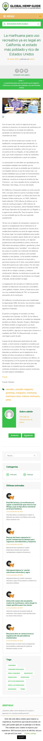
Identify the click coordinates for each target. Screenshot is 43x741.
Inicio (20, 80)
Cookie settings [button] (30, 733)
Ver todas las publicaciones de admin (25, 419)
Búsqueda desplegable (17, 24)
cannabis (10, 389)
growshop (10, 393)
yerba (8, 400)
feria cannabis (14, 673)
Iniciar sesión (40, 16)
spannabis (12, 689)
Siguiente (28, 435)
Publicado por (27, 59)
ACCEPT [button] (21, 737)
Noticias (9, 109)
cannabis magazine (24, 389)
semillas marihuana (16, 685)
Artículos (13, 474)
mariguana (21, 393)
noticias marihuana (30, 396)
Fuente (4, 377)
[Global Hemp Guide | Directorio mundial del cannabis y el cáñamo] (21, 6)
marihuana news (13, 396)
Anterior (15, 435)
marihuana (31, 393)
